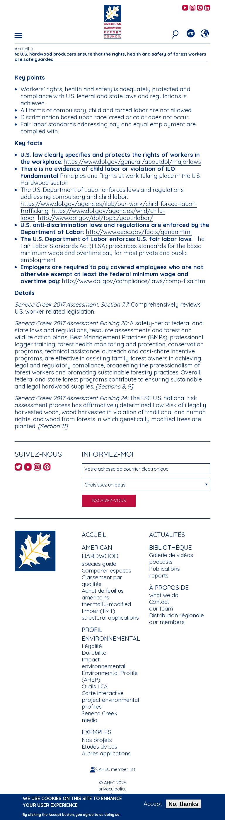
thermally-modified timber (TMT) (106, 607)
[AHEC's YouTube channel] (185, 8)
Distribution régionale (176, 615)
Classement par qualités (102, 580)
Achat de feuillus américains (103, 594)
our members (167, 621)
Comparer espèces (106, 570)
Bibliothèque (170, 547)
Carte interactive (103, 693)
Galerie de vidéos (171, 554)
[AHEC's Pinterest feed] (200, 8)
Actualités (167, 534)
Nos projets (97, 739)
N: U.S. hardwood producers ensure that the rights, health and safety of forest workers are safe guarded (110, 56)
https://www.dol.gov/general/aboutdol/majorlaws (132, 161)
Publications (164, 568)
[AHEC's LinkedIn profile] (207, 8)
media (89, 719)
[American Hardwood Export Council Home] (112, 21)
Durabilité (94, 652)
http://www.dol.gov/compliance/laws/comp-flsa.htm (133, 281)
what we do (163, 595)
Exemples (96, 732)
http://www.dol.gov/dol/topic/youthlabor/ (95, 217)
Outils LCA (95, 686)
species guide (99, 563)
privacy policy (112, 789)
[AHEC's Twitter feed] (18, 468)
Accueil (22, 48)
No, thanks (183, 804)
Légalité (92, 645)
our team (161, 608)
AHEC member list (117, 769)
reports (158, 575)
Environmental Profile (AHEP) (110, 676)
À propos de (169, 587)
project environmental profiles (110, 703)
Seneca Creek (99, 713)
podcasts (161, 561)
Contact (159, 601)
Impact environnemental (103, 663)
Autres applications (106, 753)
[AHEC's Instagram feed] (192, 8)
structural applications (110, 617)
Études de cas (99, 746)
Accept (153, 804)
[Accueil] (35, 550)
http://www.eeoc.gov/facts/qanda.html (139, 231)
